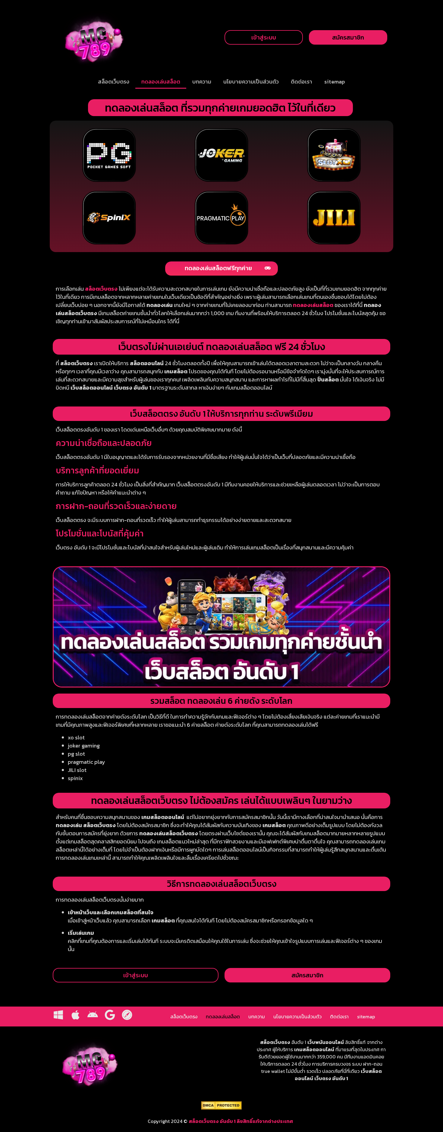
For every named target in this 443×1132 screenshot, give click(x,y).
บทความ (201, 81)
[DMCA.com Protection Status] (221, 1108)
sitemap (334, 81)
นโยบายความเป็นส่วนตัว (251, 81)
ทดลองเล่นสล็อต (160, 81)
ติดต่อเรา (301, 81)
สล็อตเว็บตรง (113, 81)
